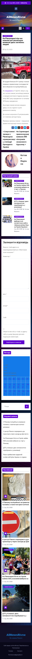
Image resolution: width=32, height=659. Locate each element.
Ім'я (5, 294)
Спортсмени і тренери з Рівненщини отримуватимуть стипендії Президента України (9, 139)
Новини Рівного (9, 475)
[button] (24, 28)
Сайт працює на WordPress (11, 645)
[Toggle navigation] (20, 28)
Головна (11, 651)
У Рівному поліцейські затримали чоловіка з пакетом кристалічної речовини (14, 424)
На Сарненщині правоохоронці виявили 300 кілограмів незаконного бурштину (22, 138)
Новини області (8, 36)
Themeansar (16, 648)
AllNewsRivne (16, 17)
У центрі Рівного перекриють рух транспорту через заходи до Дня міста (15, 542)
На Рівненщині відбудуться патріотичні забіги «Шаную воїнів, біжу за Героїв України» (21, 223)
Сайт (4, 317)
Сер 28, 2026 (18, 209)
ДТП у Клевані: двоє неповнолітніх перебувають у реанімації (14, 616)
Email (5, 306)
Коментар (7, 256)
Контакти (19, 651)
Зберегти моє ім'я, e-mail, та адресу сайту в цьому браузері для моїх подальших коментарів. (15, 334)
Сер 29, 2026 (18, 191)
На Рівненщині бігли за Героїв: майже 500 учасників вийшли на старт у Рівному (15, 440)
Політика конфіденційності (15, 655)
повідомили (9, 91)
